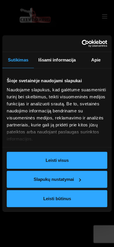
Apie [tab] (96, 59)
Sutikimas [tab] (18, 59)
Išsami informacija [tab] (57, 59)
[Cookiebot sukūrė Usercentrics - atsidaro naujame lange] (82, 43)
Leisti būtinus (57, 198)
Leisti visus (57, 159)
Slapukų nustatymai (54, 179)
